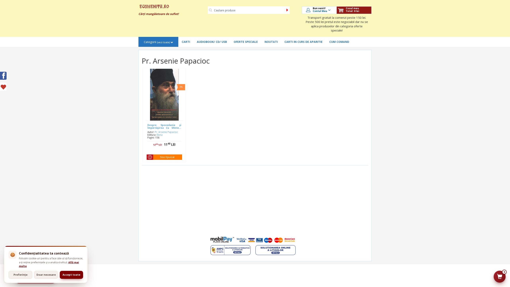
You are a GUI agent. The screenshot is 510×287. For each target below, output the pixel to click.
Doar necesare (46, 274)
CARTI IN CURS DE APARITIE (303, 42)
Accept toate (71, 274)
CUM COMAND (339, 42)
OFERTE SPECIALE (246, 42)
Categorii (157, 42)
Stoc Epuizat (167, 157)
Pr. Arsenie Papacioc (166, 132)
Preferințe (20, 274)
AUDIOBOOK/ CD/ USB (212, 42)
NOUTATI (271, 42)
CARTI (186, 42)
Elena (160, 134)
